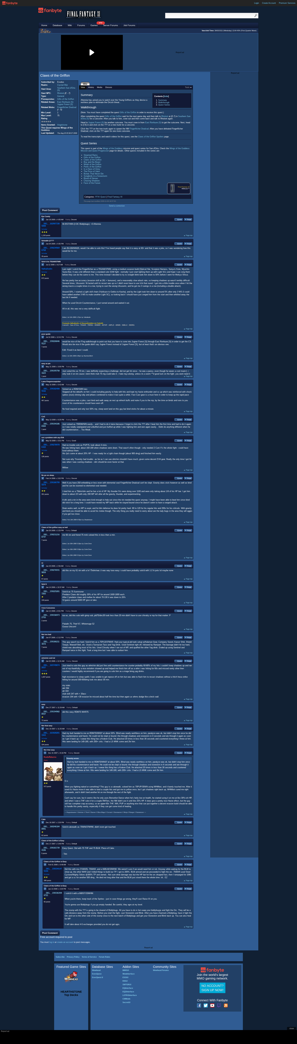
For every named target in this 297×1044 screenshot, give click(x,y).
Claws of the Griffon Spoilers (151, 136)
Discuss (108, 87)
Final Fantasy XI (183, 187)
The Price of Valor (92, 171)
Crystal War (62, 85)
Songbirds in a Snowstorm (95, 176)
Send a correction (117, 206)
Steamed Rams (91, 155)
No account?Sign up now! (212, 988)
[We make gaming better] (9, 3)
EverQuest (96, 974)
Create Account (269, 3)
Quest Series (164, 105)
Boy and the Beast (92, 162)
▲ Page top (188, 235)
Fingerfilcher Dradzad (66, 107)
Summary (162, 100)
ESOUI (125, 977)
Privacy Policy (73, 957)
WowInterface (129, 974)
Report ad (180, 52)
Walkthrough (163, 102)
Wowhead (96, 970)
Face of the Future (92, 183)
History (91, 87)
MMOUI (126, 970)
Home (44, 25)
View (83, 87)
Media (99, 87)
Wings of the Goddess (113, 148)
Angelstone (62, 125)
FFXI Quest (100, 197)
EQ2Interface (128, 992)
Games (95, 25)
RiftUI (125, 981)
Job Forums (129, 25)
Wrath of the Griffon (92, 164)
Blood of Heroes (91, 178)
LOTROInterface (130, 995)
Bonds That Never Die (93, 174)
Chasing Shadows (92, 181)
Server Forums (110, 25)
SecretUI (126, 1002)
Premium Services (287, 3)
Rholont (60, 93)
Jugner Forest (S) (65, 104)
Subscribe (60, 957)
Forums (81, 25)
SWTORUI (127, 984)
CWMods (126, 999)
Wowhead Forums (161, 970)
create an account (65, 942)
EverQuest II (97, 977)
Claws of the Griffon (92, 160)
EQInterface (128, 988)
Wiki (70, 25)
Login (256, 3)
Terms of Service (89, 957)
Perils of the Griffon (92, 167)
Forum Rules (104, 957)
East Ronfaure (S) (65, 102)
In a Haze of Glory (92, 169)
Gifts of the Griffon (65, 99)
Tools (187, 87)
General (60, 96)
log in (51, 942)
